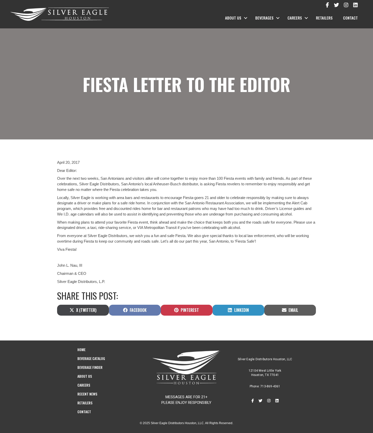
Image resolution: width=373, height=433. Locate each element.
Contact (350, 18)
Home (81, 349)
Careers (294, 18)
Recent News (87, 393)
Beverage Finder (90, 367)
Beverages (264, 18)
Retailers (324, 18)
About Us (233, 18)
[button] (245, 18)
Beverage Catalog (91, 358)
